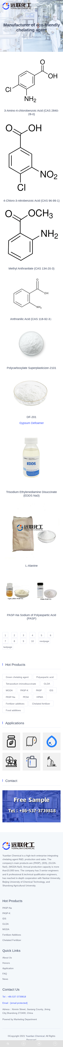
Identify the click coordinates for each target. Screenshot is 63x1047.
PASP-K (24, 690)
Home (25, 37)
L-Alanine (31, 565)
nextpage (44, 641)
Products (36, 37)
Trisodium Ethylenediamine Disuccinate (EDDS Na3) (31, 493)
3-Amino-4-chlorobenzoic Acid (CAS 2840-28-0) (31, 112)
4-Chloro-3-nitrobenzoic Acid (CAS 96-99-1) (31, 200)
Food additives (13, 710)
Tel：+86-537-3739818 (14, 996)
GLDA (47, 683)
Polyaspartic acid (45, 677)
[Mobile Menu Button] (59, 6)
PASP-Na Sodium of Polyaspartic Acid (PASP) (31, 616)
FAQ (4, 973)
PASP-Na (10, 697)
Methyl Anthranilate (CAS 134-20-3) (31, 268)
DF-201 (31, 417)
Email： (14, 1003)
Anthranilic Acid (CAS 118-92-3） (31, 319)
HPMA (40, 697)
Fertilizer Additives (11, 934)
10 (32, 641)
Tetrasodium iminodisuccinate (21, 683)
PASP (39, 690)
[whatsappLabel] (24, 1043)
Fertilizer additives (15, 703)
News (5, 979)
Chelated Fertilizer (11, 940)
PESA (26, 697)
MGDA (9, 690)
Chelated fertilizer (41, 703)
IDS (51, 690)
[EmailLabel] (39, 1043)
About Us (7, 957)
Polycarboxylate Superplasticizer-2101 (31, 368)
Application (8, 968)
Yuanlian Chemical (35, 1036)
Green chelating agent (17, 677)
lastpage (7, 647)
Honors (6, 963)
